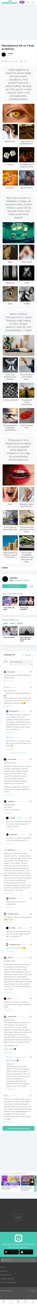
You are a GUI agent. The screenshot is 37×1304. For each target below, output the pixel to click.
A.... (8, 1096)
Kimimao (13, 898)
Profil (31, 586)
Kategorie (18, 1302)
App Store (27, 1252)
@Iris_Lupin (10, 821)
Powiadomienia (25, 1302)
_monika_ (10, 53)
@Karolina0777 (11, 741)
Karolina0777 (14, 711)
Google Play (13, 1252)
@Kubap (9, 931)
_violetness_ (11, 801)
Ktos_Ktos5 (11, 672)
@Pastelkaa (10, 714)
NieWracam (11, 850)
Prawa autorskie (6, 1275)
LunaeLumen (11, 759)
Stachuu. (10, 957)
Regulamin (4, 1271)
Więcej (33, 1302)
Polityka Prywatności (7, 1279)
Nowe (3, 1302)
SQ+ (22, 2)
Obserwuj (15, 61)
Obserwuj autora (16, 586)
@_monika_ (10, 838)
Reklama (7, 1260)
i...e (11, 1057)
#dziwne (5, 623)
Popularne (10, 1302)
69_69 (9, 999)
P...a (8, 687)
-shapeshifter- (12, 1017)
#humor (12, 623)
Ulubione (21, 61)
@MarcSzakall (11, 1060)
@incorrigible (9, 1049)
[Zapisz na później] (25, 61)
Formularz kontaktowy (8, 1282)
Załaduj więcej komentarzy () (18, 1128)
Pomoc (2, 1267)
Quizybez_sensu (12, 914)
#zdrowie (19, 623)
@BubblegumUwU (13, 902)
